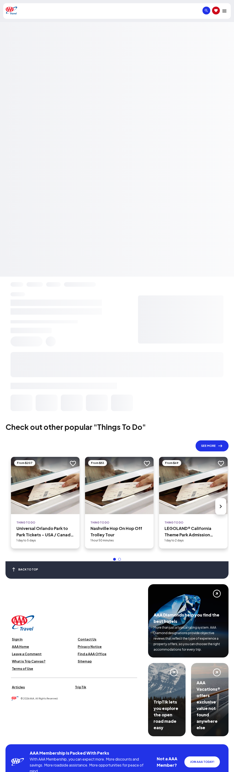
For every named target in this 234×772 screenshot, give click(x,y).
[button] (114, 559)
